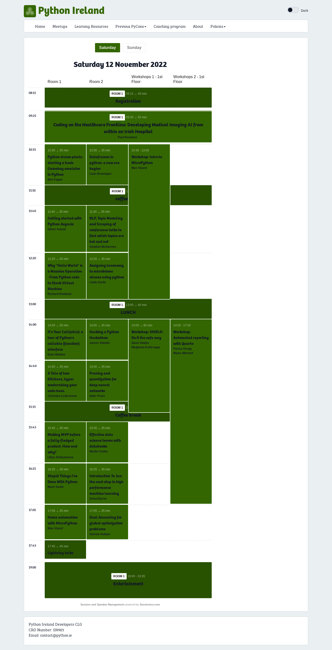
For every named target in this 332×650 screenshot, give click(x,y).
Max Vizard (139, 168)
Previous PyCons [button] (129, 26)
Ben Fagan (55, 179)
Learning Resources (91, 26)
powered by (120, 604)
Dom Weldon (56, 354)
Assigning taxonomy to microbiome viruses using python (106, 271)
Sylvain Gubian (99, 534)
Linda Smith (97, 282)
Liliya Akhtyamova (60, 457)
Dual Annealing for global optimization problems (106, 523)
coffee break (128, 199)
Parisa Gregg (182, 348)
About (198, 26)
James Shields (99, 343)
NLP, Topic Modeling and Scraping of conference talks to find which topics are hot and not (106, 230)
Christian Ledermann (62, 396)
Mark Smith (55, 487)
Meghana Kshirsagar (145, 347)
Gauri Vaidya (140, 343)
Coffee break (128, 415)
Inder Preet (97, 396)
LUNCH (128, 312)
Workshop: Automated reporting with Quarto (191, 337)
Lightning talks (60, 552)
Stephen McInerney (102, 246)
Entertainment (128, 584)
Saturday (107, 48)
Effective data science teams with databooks (105, 440)
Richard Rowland (59, 294)
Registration (128, 101)
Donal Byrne (98, 498)
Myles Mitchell (183, 353)
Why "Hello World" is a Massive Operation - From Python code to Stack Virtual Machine (65, 277)
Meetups (59, 26)
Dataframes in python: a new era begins (104, 162)
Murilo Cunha (98, 451)
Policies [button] (216, 26)
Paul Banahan (127, 137)
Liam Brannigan (100, 173)
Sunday (134, 48)
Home (40, 26)
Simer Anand (57, 229)
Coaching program (170, 26)
